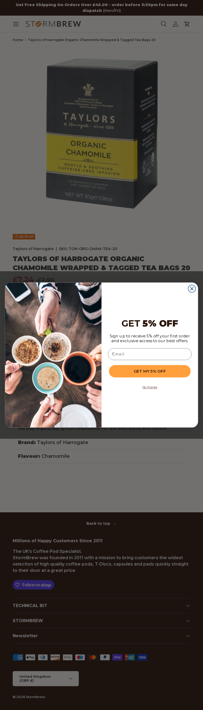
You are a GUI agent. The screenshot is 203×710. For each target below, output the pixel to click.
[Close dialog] (192, 288)
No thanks (149, 387)
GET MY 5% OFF (150, 371)
